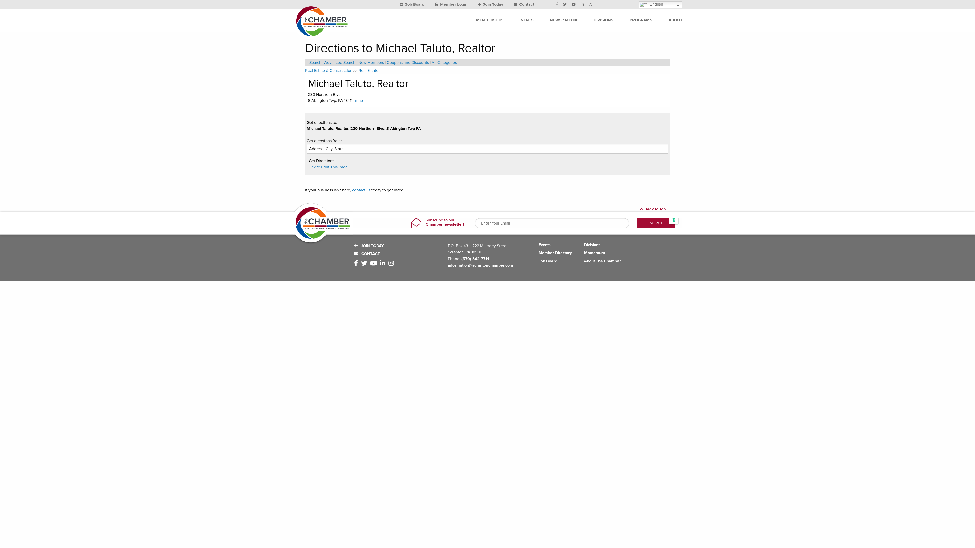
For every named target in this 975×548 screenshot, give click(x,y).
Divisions (592, 245)
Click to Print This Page (327, 167)
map (359, 100)
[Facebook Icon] (557, 4)
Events (545, 245)
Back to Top (654, 209)
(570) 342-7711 (475, 258)
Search (315, 62)
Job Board (414, 4)
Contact (526, 4)
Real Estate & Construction (328, 70)
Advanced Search (339, 62)
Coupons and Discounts (408, 62)
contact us (361, 190)
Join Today (492, 4)
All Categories (444, 62)
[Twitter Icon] (565, 4)
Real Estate (368, 70)
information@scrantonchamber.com (480, 265)
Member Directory (555, 253)
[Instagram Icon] (590, 4)
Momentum (594, 253)
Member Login (453, 4)
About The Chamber (602, 261)
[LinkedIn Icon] (582, 4)
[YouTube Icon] (574, 4)
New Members (371, 62)
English (655, 4)
